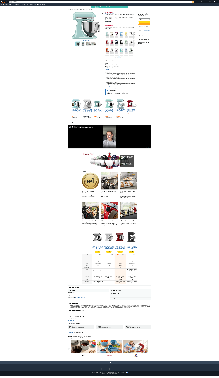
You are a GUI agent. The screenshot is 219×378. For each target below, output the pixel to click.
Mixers (87, 9)
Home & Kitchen (70, 9)
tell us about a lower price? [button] (80, 297)
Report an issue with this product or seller (113, 88)
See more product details (110, 86)
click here (95, 293)
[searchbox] (102, 2)
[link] (76, 112)
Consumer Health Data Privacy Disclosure (110, 372)
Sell (27, 4)
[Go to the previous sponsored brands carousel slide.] (69, 349)
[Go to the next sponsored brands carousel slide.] (150, 349)
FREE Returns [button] (107, 29)
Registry (31, 4)
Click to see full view (85, 40)
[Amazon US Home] (94, 369)
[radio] (78, 44)
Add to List (141, 35)
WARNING (71, 332)
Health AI (6, 4)
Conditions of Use (95, 372)
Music (35, 4)
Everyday (43, 4)
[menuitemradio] (148, 147)
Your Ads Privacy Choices (122, 372)
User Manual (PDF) (71, 312)
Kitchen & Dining (76, 9)
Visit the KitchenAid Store (109, 13)
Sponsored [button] (69, 338)
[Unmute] (150, 147)
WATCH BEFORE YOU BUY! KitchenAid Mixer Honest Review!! (82, 127)
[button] (2, 4)
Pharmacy (39, 4)
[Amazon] (4, 1)
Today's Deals (11, 4)
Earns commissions (80, 126)
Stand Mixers (91, 9)
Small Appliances (82, 9)
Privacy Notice (101, 372)
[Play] (69, 147)
